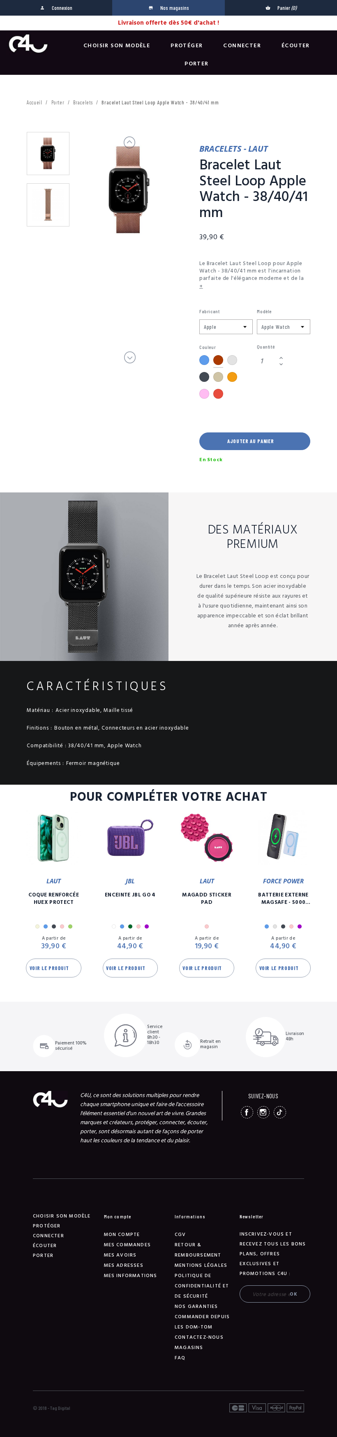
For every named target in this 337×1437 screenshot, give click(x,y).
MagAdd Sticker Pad (206, 898)
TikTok (280, 1112)
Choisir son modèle (116, 46)
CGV (180, 1234)
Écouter (296, 46)
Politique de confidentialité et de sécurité (202, 1286)
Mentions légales (201, 1265)
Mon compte (122, 1234)
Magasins (189, 1347)
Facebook (247, 1112)
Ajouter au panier (250, 441)
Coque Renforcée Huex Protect (53, 898)
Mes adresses (123, 1265)
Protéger (187, 46)
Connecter (242, 46)
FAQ (180, 1357)
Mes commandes (127, 1244)
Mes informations (130, 1275)
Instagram (263, 1112)
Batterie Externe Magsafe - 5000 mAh (283, 898)
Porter (196, 64)
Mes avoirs (120, 1255)
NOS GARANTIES (196, 1306)
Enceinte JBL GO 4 (130, 895)
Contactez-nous (199, 1337)
